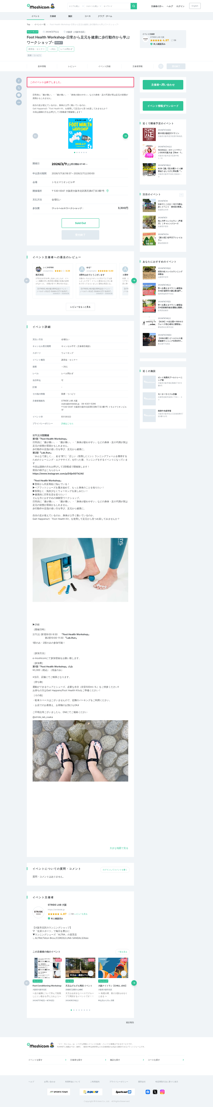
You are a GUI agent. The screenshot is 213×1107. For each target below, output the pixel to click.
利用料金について (72, 1081)
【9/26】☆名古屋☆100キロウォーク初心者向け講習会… (170, 322)
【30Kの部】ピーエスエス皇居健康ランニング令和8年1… (170, 339)
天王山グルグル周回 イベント (78, 985)
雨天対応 (40, 274)
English (195, 6)
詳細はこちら (67, 423)
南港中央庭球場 (164, 411)
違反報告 (130, 1022)
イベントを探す (35, 1060)
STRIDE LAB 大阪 (157, 37)
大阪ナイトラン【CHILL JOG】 (112, 985)
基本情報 (42, 66)
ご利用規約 (95, 1081)
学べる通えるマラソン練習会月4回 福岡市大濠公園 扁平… (170, 289)
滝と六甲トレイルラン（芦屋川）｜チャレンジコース (170, 222)
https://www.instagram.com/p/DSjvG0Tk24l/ (58, 473)
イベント (35, 16)
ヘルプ (170, 6)
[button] (74, 152)
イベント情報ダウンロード (163, 105)
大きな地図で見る (119, 848)
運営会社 (142, 1081)
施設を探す (115, 1060)
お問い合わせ (49, 1081)
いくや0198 (48, 267)
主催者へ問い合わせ (163, 84)
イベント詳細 (104, 66)
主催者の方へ (157, 6)
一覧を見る (122, 952)
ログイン (180, 6)
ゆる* (89, 267)
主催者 (53, 16)
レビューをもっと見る (80, 307)
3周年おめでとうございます (92, 274)
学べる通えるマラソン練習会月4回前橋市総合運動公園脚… (170, 306)
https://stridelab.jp (56, 909)
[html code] (19, 102)
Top (28, 24)
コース (88, 16)
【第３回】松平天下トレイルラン (170, 238)
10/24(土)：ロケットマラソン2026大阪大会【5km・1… (170, 151)
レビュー (72, 66)
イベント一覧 (40, 24)
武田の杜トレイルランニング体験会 (170, 272)
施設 (70, 16)
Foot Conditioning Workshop (47, 985)
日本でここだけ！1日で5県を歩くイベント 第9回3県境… (170, 205)
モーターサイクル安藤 (167, 394)
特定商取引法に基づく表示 (166, 1081)
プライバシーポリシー (118, 1081)
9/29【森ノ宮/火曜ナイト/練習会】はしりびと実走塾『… (170, 169)
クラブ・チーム (105, 16)
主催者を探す (76, 1060)
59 (175, 40)
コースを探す (154, 1060)
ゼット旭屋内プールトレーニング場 (170, 378)
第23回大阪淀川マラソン (168, 133)
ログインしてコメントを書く (115, 869)
